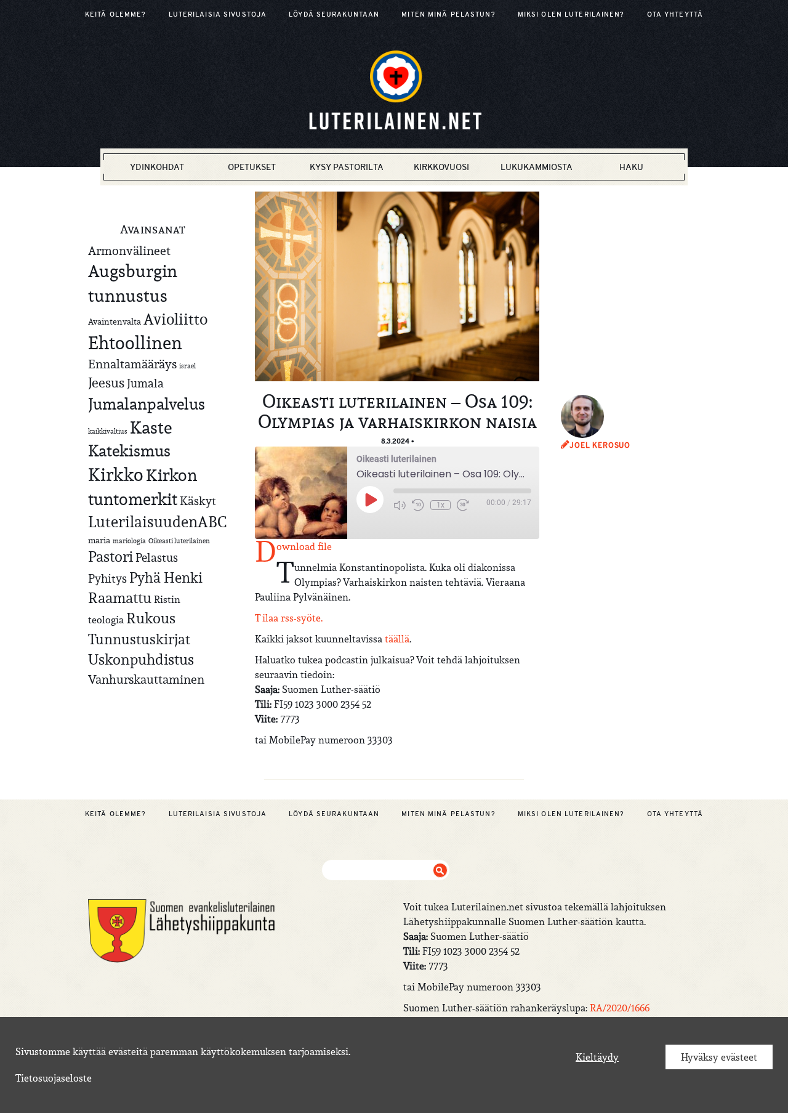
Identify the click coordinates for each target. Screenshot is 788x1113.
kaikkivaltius (107, 431)
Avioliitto (175, 319)
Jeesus (106, 382)
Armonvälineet (129, 250)
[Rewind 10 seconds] (418, 505)
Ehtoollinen (135, 342)
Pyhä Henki (166, 577)
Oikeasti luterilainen (179, 540)
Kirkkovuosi (441, 166)
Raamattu (119, 598)
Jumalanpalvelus (146, 404)
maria (99, 540)
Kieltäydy (597, 1057)
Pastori (110, 557)
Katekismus (129, 451)
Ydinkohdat (157, 166)
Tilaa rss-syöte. (289, 618)
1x (440, 505)
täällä (397, 639)
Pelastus (156, 557)
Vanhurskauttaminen (146, 679)
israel (187, 366)
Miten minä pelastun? (448, 14)
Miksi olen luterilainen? (571, 14)
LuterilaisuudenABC (157, 522)
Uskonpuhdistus (141, 659)
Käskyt (198, 500)
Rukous (150, 618)
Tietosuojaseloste (53, 1078)
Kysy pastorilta (347, 166)
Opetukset (252, 166)
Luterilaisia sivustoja (218, 14)
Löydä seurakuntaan (334, 14)
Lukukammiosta (537, 166)
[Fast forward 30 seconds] (463, 505)
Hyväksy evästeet (719, 1057)
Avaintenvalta (114, 321)
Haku (631, 166)
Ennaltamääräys (132, 363)
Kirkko (115, 474)
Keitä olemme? (116, 14)
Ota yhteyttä (675, 14)
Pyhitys (107, 578)
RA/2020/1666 (619, 1008)
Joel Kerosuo (599, 445)
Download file (304, 546)
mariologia (129, 540)
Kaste (151, 428)
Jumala (145, 383)
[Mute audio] (399, 505)
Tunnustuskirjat (139, 639)
